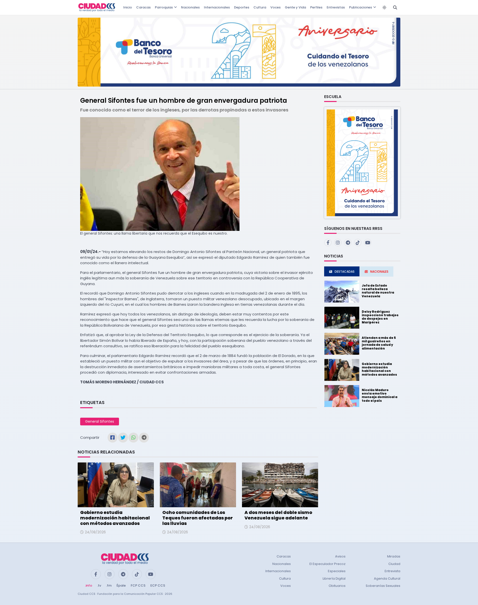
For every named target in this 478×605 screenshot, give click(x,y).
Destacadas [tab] (345, 271)
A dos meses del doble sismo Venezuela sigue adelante (278, 515)
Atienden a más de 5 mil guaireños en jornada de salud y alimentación (379, 343)
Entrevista (392, 571)
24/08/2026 (95, 532)
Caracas (143, 7)
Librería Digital (334, 578)
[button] (362, 162)
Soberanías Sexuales (383, 585)
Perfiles (316, 7)
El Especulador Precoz (327, 563)
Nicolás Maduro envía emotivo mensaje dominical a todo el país (379, 395)
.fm (109, 585)
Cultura (259, 7)
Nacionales (190, 7)
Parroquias (164, 7)
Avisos (340, 556)
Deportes (241, 7)
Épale (121, 585)
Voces (275, 7)
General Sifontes (99, 421)
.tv (99, 585)
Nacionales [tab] (379, 271)
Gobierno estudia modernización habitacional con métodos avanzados (115, 517)
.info (88, 585)
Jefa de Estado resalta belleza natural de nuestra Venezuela (378, 290)
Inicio (127, 7)
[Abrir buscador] (395, 7)
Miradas (393, 556)
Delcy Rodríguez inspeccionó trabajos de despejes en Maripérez (380, 316)
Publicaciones (360, 7)
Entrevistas (336, 7)
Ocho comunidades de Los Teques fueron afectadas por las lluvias (197, 517)
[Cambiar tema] (384, 7)
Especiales (337, 571)
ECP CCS (157, 585)
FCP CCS (138, 585)
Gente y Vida (295, 7)
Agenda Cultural (387, 578)
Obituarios (337, 585)
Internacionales (217, 7)
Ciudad (394, 563)
